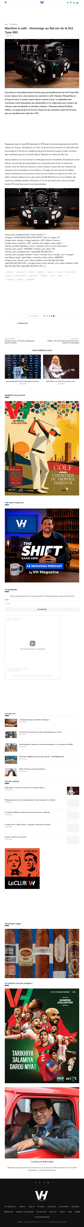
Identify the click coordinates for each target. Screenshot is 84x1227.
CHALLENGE (52, 1206)
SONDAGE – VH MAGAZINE (24, 1212)
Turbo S (60, 275)
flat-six (59, 272)
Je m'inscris (42, 609)
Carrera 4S (40, 272)
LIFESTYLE (52, 1212)
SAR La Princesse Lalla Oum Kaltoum (32, 769)
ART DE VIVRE (41, 1212)
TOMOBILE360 (8, 1212)
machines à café (70, 272)
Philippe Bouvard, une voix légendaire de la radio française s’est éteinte (30, 800)
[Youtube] (77, 3)
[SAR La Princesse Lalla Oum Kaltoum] (11, 772)
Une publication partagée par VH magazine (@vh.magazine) (32, 675)
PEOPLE (62, 1212)
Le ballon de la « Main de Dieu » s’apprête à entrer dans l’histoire (27, 824)
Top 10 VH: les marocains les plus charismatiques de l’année (40, 732)
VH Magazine (10, 279)
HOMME (77, 1212)
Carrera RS (50, 272)
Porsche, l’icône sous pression (16, 837)
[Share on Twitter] (49, 316)
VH (66, 275)
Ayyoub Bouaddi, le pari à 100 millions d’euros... (23, 381)
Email (6, 599)
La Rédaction (22, 323)
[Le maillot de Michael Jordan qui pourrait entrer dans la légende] (73, 815)
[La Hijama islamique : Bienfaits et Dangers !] (11, 723)
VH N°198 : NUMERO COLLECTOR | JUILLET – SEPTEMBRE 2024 (41, 756)
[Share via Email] (53, 316)
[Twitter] (71, 3)
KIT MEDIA (41, 1206)
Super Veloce (33, 275)
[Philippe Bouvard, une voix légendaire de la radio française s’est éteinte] (73, 803)
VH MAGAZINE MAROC (42, 1217)
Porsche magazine (20, 275)
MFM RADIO (75, 1206)
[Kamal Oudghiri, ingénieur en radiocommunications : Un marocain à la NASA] (11, 747)
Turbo (52, 275)
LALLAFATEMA (63, 1206)
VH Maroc (20, 279)
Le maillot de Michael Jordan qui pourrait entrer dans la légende (27, 812)
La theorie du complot (42, 953)
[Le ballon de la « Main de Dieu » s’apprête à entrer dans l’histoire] (73, 828)
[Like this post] (45, 316)
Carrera (31, 272)
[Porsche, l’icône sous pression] (73, 840)
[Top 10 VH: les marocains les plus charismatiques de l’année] (11, 735)
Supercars (44, 275)
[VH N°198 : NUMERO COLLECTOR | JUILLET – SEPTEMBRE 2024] (11, 760)
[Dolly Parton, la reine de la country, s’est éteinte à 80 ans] (61, 367)
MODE (70, 1212)
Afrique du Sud (20, 272)
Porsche (8, 275)
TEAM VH (31, 1206)
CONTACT (22, 1206)
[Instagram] (74, 3)
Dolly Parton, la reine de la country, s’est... (61, 381)
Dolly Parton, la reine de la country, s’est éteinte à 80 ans (25, 787)
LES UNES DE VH (10, 1206)
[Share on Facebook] (47, 316)
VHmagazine (30, 279)
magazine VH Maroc (43, 1222)
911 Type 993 (9, 272)
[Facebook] (68, 3)
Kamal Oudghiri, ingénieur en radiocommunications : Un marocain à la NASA (46, 744)
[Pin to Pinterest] (51, 316)
